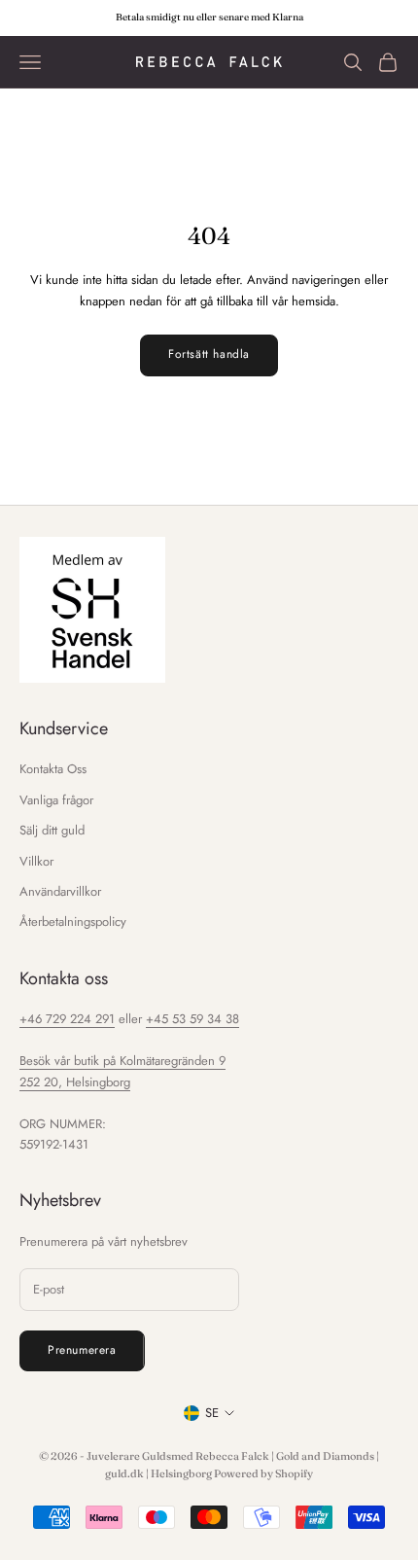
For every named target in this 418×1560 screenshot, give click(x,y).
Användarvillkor (60, 891)
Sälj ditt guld (52, 830)
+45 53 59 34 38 (192, 1019)
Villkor (36, 861)
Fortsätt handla (209, 354)
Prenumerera (82, 1350)
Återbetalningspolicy (72, 921)
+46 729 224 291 (67, 1019)
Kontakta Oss (53, 769)
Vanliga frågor (56, 800)
